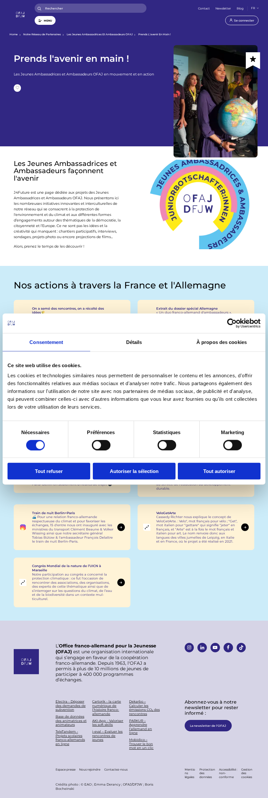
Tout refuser (49, 471)
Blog (240, 8)
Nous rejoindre (89, 769)
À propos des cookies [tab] (221, 342)
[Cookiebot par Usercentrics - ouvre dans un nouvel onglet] (231, 323)
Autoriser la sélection (134, 471)
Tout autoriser (219, 471)
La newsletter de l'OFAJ (208, 725)
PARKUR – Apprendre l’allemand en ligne (140, 727)
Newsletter (223, 8)
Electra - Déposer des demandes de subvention (71, 705)
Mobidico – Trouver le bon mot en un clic (141, 744)
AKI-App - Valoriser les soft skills (107, 723)
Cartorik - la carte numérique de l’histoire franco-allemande (106, 707)
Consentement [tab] (46, 342)
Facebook (228, 647)
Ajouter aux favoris (17, 88)
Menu (48, 20)
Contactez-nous (115, 769)
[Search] (39, 8)
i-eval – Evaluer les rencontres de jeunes (107, 735)
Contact (204, 8)
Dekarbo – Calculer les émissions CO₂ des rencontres (144, 707)
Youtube (215, 647)
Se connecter (244, 20)
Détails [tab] (134, 342)
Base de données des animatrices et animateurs (71, 720)
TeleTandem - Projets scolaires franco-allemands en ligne (70, 737)
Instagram (189, 647)
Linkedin (202, 647)
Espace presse (65, 769)
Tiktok (241, 647)
